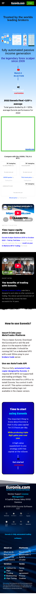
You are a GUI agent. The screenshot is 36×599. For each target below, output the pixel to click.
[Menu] (3, 3)
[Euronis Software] (18, 3)
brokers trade (8, 357)
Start (30, 3)
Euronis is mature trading (11, 290)
